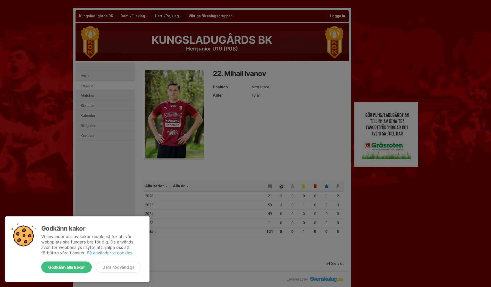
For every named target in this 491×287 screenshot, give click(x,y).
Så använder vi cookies (109, 252)
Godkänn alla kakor (66, 267)
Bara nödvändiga (118, 267)
